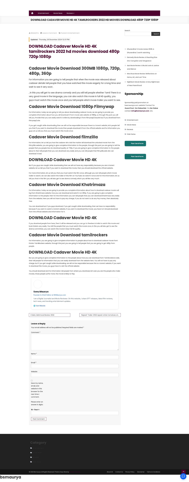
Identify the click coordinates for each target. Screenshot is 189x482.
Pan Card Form (137, 143)
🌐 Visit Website (39, 306)
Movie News (57, 13)
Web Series (131, 134)
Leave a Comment (49, 33)
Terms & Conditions (153, 472)
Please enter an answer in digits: (37, 403)
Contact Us (119, 472)
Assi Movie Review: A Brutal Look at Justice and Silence (143, 67)
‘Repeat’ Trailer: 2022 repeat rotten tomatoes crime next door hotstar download (101, 315)
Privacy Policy (130, 472)
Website (34, 371)
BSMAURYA (35, 33)
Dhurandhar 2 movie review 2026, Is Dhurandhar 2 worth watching (140, 51)
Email (33, 363)
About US (110, 472)
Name (34, 354)
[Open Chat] (183, 476)
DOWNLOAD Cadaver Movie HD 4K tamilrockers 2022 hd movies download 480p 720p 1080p (74, 51)
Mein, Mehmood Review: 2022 (43, 315)
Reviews (70, 13)
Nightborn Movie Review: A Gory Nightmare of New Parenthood (143, 83)
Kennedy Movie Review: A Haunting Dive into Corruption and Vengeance (142, 59)
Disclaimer (140, 472)
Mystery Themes (74, 472)
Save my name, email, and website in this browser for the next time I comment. (37, 390)
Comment (35, 332)
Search (127, 30)
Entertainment (43, 13)
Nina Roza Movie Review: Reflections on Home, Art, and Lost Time (142, 75)
